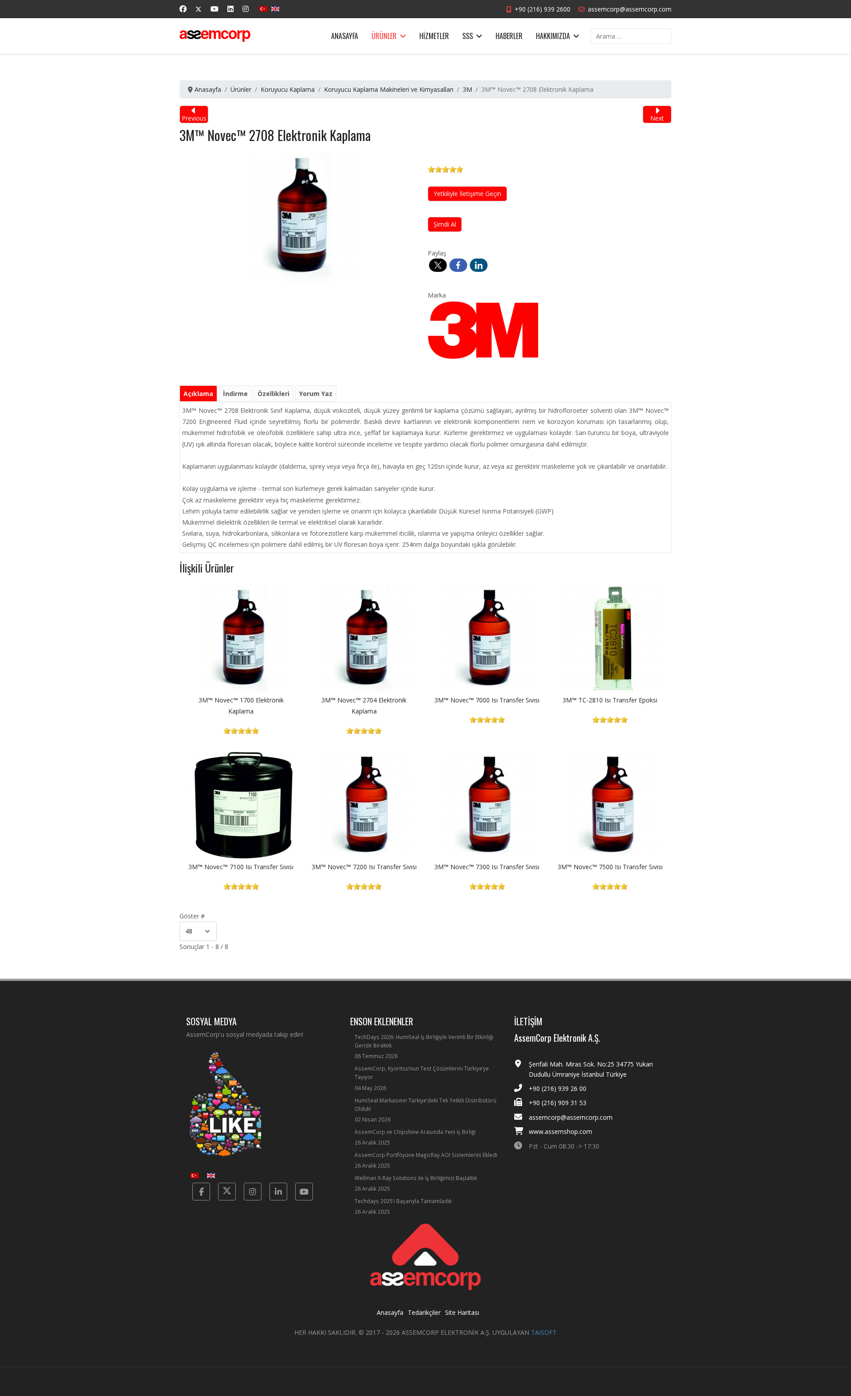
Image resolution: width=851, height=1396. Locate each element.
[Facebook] (183, 8)
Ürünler (384, 36)
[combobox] (630, 36)
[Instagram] (245, 8)
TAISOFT (544, 1332)
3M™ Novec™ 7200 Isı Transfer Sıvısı (364, 867)
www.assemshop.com (560, 1131)
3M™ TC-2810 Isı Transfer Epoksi (609, 700)
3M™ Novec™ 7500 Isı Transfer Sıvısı (610, 867)
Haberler (509, 36)
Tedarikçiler (424, 1312)
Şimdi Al (444, 224)
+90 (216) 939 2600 (542, 9)
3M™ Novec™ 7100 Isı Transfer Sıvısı (240, 867)
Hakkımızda (553, 36)
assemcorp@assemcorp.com (629, 9)
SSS (467, 36)
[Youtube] (215, 8)
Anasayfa (344, 36)
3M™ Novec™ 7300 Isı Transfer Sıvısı (486, 867)
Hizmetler (434, 36)
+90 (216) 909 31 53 (557, 1102)
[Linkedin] (230, 8)
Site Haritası (462, 1312)
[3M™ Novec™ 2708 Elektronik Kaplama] (302, 216)
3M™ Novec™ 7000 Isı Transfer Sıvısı (486, 700)
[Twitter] (198, 9)
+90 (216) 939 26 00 (557, 1088)
